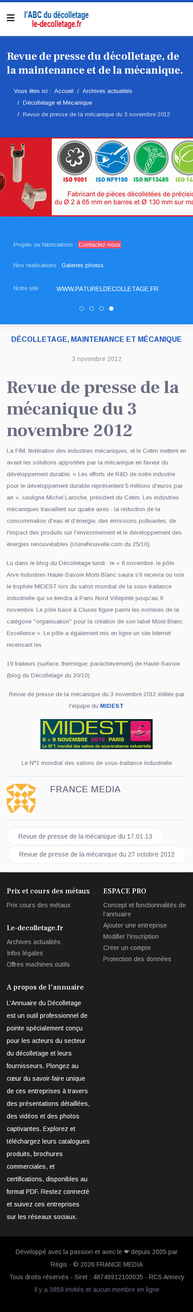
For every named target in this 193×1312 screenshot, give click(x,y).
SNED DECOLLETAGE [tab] (93, 310)
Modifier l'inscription (131, 936)
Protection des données (137, 959)
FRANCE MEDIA (119, 1264)
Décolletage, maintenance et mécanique (96, 339)
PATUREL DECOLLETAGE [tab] (113, 310)
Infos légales (25, 953)
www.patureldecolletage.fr (107, 288)
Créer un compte (127, 947)
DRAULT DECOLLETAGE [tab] (103, 310)
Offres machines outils (38, 964)
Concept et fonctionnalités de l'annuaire (144, 909)
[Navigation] (11, 18)
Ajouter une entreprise (135, 925)
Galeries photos (82, 265)
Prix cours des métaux (38, 905)
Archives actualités (34, 941)
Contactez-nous (100, 244)
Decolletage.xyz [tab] (83, 310)
